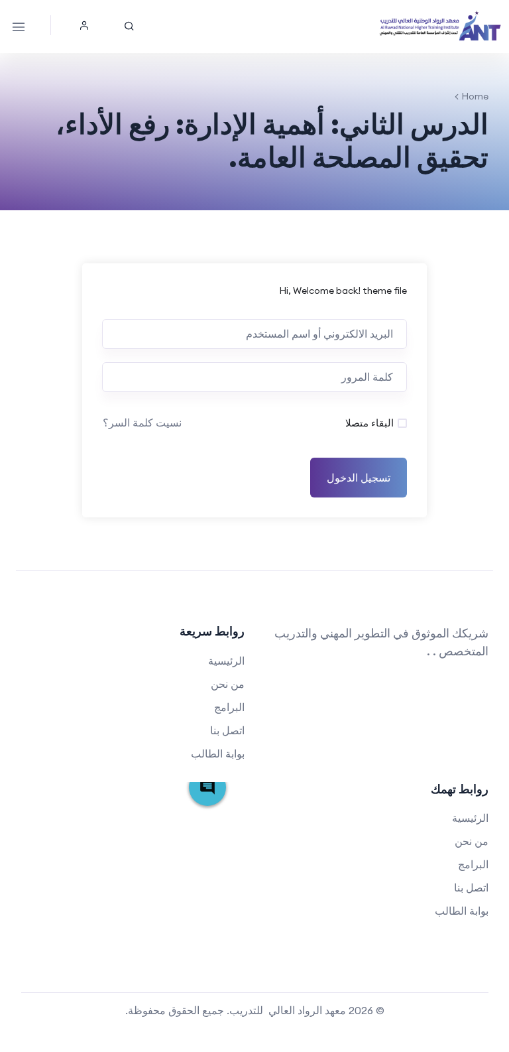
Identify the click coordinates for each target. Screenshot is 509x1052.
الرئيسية (226, 660)
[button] (84, 25)
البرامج (229, 707)
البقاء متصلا (369, 423)
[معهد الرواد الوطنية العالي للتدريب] (441, 26)
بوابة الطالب (218, 753)
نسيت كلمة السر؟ (142, 422)
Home (474, 96)
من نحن (228, 683)
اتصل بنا (227, 730)
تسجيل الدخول (358, 477)
